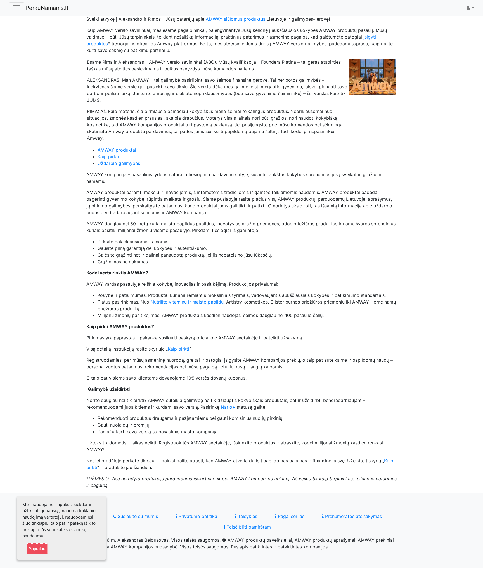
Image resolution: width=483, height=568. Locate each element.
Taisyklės (246, 516)
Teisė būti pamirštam (248, 527)
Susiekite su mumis (137, 516)
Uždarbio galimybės (119, 163)
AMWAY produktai (117, 150)
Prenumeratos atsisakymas (353, 516)
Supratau (37, 548)
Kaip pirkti (108, 156)
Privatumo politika (197, 516)
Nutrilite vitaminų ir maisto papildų (187, 302)
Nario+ (228, 407)
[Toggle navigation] (16, 7)
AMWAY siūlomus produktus (235, 19)
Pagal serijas (290, 516)
